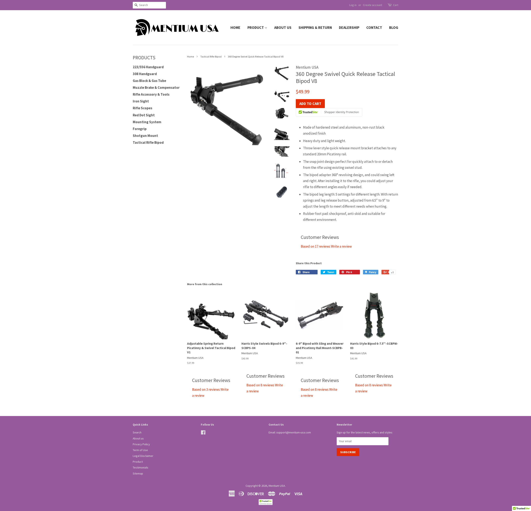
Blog (393, 27)
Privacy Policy (141, 444)
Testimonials (140, 467)
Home (235, 27)
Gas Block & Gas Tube (149, 80)
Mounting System (147, 122)
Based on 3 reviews (206, 389)
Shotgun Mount (145, 135)
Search (137, 432)
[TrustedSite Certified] (329, 112)
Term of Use (140, 450)
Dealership (349, 27)
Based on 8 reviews (260, 385)
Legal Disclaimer (143, 456)
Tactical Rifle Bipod (148, 142)
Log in (353, 5)
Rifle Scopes (142, 108)
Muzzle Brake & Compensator (156, 87)
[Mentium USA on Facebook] (203, 433)
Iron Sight (141, 101)
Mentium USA (277, 486)
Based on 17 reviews (315, 246)
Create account (372, 5)
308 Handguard (145, 74)
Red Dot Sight (144, 115)
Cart (395, 5)
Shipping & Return (315, 27)
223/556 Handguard (148, 67)
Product (256, 27)
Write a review (341, 246)
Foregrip (140, 129)
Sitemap (138, 473)
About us (282, 27)
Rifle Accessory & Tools (151, 94)
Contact (374, 27)
